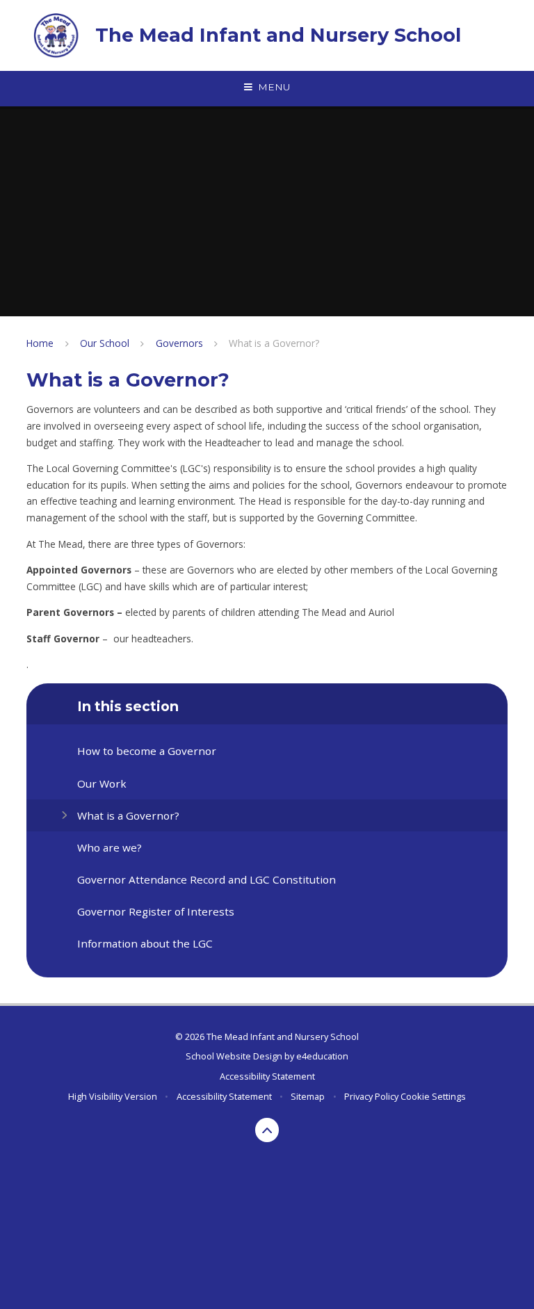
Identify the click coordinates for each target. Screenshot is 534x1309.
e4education (322, 1056)
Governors (179, 343)
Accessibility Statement (267, 1076)
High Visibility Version (112, 1096)
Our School (104, 343)
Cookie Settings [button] (433, 1096)
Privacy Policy (371, 1096)
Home (40, 343)
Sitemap (308, 1096)
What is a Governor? (274, 343)
